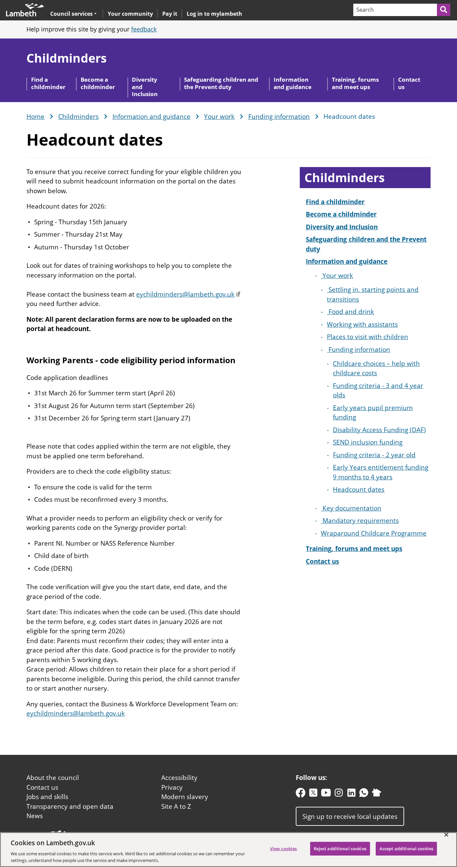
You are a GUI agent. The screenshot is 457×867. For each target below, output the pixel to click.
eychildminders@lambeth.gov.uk (185, 294)
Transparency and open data (69, 806)
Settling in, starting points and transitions (373, 294)
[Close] (446, 834)
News (34, 815)
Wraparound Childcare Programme (374, 533)
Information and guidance (292, 83)
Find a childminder (48, 83)
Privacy (172, 787)
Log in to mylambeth (214, 13)
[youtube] (326, 794)
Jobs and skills (47, 796)
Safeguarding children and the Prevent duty (221, 83)
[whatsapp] (364, 794)
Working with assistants (362, 324)
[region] (228, 849)
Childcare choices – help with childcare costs (376, 368)
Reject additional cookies (340, 849)
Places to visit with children (367, 336)
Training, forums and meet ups (355, 83)
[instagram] (339, 794)
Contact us (409, 83)
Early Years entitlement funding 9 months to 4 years (380, 472)
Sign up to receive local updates (349, 816)
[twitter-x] (313, 794)
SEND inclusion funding (367, 442)
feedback (144, 29)
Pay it (169, 13)
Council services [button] (71, 13)
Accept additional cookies (406, 849)
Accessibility (179, 777)
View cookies (283, 849)
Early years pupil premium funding (373, 412)
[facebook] (300, 794)
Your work (219, 117)
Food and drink (350, 311)
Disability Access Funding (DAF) (379, 429)
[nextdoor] (376, 794)
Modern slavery (184, 796)
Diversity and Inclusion (145, 87)
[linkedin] (351, 794)
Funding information (279, 117)
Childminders (66, 58)
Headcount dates (358, 489)
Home (35, 117)
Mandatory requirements (360, 520)
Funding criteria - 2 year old (374, 455)
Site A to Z (176, 806)
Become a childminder (98, 83)
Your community (130, 13)
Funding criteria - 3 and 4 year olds (378, 390)
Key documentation (351, 508)
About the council (52, 777)
